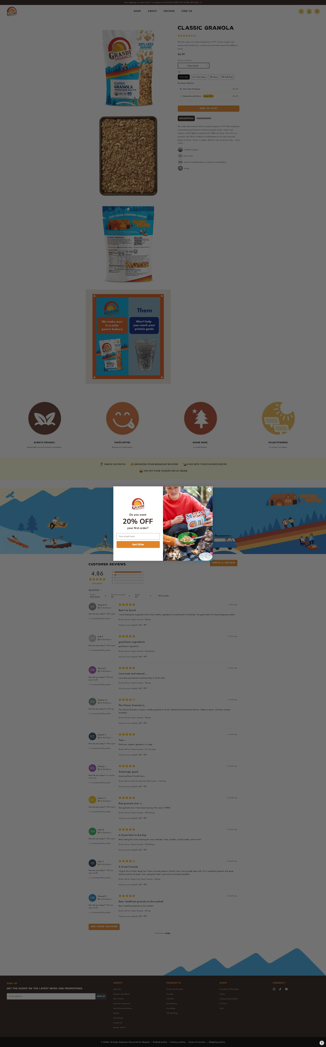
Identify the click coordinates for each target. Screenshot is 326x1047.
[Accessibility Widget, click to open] (322, 1043)
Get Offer (138, 544)
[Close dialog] (209, 489)
